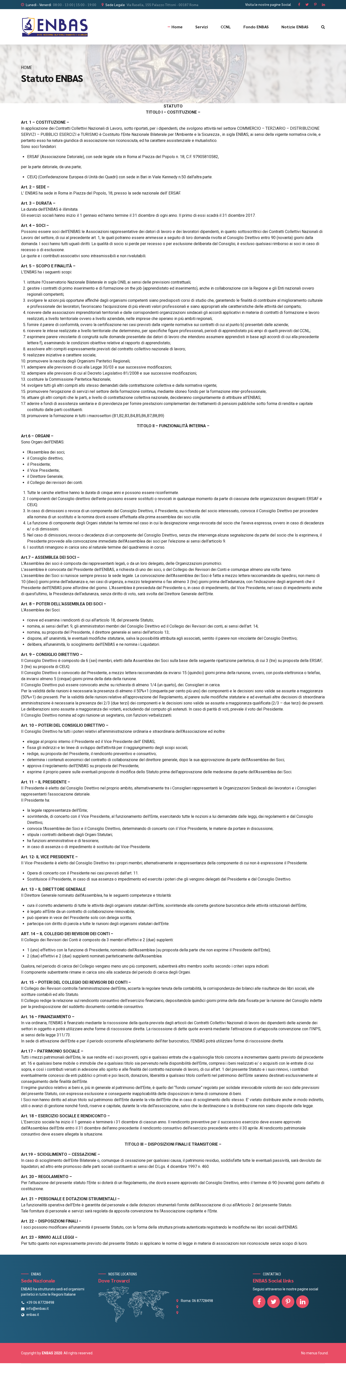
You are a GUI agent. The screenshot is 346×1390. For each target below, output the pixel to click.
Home (177, 26)
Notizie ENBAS (295, 26)
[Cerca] (323, 27)
